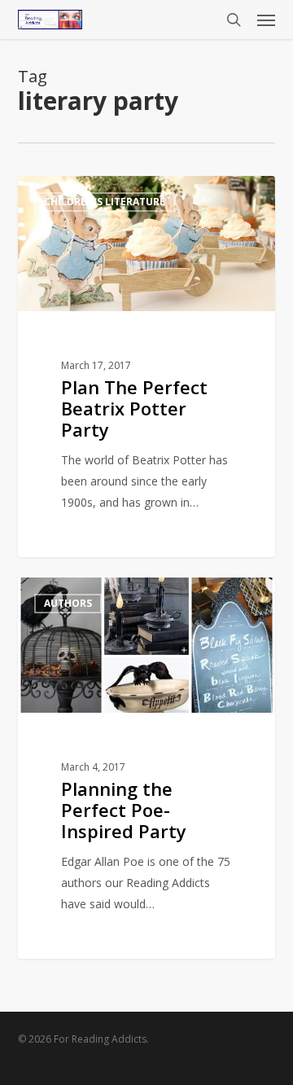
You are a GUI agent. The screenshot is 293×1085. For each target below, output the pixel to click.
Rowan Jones (80, 194)
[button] (266, 19)
